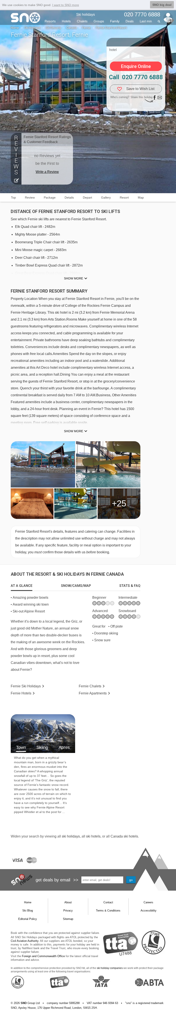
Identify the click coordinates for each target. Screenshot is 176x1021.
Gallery (106, 197)
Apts (93, 693)
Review (30, 197)
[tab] (21, 586)
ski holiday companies (110, 968)
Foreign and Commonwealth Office (43, 956)
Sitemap (68, 919)
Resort (124, 197)
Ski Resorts (53, 27)
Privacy (68, 910)
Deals (130, 21)
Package (50, 197)
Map (141, 197)
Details (69, 197)
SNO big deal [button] (161, 4)
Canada (71, 27)
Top (13, 197)
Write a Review (47, 172)
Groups (99, 21)
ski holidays (71, 836)
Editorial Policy (27, 919)
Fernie (86, 27)
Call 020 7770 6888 (136, 77)
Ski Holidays (32, 27)
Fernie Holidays (26, 686)
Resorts (50, 21)
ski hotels (93, 836)
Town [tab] (21, 747)
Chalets (82, 21)
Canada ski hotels (124, 836)
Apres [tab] (64, 747)
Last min (146, 21)
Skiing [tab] (42, 747)
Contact (108, 902)
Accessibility (148, 910)
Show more (73, 278)
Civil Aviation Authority (24, 940)
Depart (87, 197)
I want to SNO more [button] (65, 5)
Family (115, 21)
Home (15, 27)
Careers (148, 902)
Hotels (66, 21)
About (68, 902)
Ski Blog (27, 910)
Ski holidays (85, 14)
